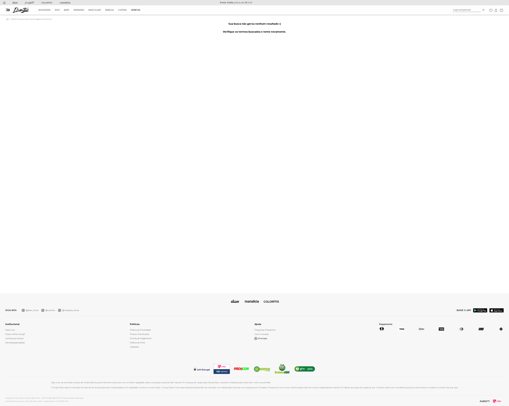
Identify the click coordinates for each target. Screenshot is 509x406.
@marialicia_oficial (70, 310)
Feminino (79, 9)
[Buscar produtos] (484, 10)
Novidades (44, 9)
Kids (57, 9)
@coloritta (50, 310)
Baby (66, 9)
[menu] (89, 10)
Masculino (94, 9)
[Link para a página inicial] (7, 19)
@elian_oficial (32, 310)
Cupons (122, 9)
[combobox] (469, 10)
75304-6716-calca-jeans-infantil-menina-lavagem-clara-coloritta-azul (31, 19)
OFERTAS (135, 9)
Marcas (109, 9)
